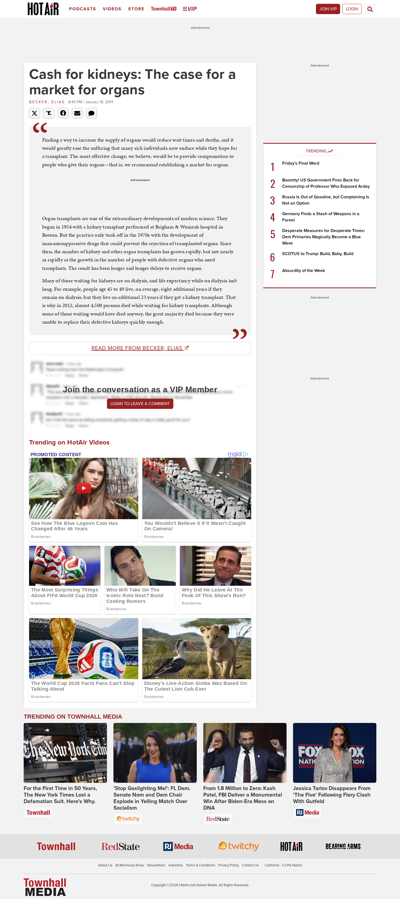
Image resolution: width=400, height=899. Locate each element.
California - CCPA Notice (283, 865)
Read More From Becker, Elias (137, 348)
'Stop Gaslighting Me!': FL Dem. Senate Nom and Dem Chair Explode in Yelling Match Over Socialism (151, 798)
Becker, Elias (48, 102)
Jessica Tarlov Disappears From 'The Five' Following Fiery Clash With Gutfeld (332, 795)
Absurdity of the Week (303, 270)
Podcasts (82, 9)
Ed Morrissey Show (129, 865)
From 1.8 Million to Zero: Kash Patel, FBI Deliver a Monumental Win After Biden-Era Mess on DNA (242, 798)
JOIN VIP (328, 9)
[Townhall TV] (165, 9)
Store (136, 9)
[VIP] (191, 9)
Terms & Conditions (200, 865)
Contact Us (250, 865)
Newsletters (156, 865)
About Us (105, 865)
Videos (112, 9)
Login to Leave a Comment (140, 403)
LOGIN (352, 9)
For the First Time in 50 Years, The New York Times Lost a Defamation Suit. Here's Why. (60, 795)
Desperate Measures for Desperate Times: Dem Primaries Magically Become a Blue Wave (323, 237)
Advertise (175, 865)
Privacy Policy (228, 865)
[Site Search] (370, 9)
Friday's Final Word (300, 163)
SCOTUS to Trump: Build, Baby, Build (317, 253)
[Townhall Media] (45, 887)
